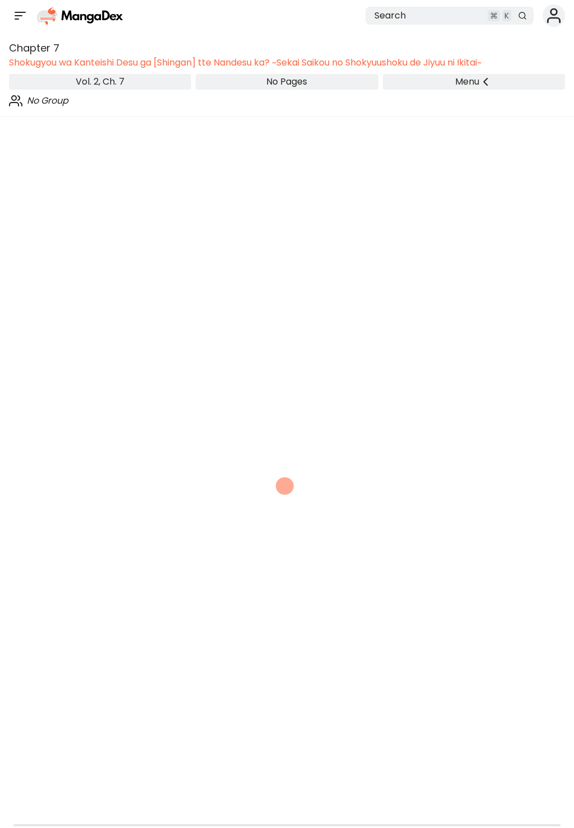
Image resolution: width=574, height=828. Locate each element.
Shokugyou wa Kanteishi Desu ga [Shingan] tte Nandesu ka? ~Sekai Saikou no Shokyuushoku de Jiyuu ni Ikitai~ (245, 62)
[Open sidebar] (20, 15)
